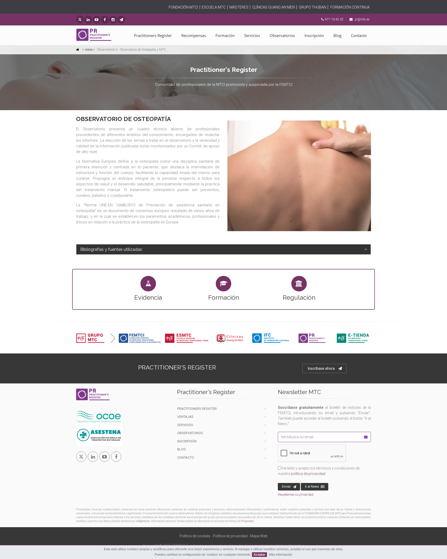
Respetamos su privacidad (296, 494)
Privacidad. (247, 521)
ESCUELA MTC (214, 7)
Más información (280, 554)
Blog (337, 35)
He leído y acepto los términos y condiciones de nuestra (319, 471)
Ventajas (185, 417)
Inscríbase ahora (321, 368)
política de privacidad (308, 474)
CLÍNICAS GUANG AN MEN (273, 7)
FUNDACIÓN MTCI (183, 7)
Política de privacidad (230, 536)
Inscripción (314, 35)
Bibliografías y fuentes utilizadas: (111, 249)
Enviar (286, 486)
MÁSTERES (238, 7)
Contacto (359, 35)
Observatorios (282, 35)
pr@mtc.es (362, 19)
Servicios (252, 35)
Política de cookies (195, 536)
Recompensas (193, 35)
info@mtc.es (143, 521)
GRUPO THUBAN (312, 7)
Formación (225, 35)
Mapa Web (258, 536)
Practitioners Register (153, 35)
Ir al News (312, 486)
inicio (88, 49)
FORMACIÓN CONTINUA (350, 7)
